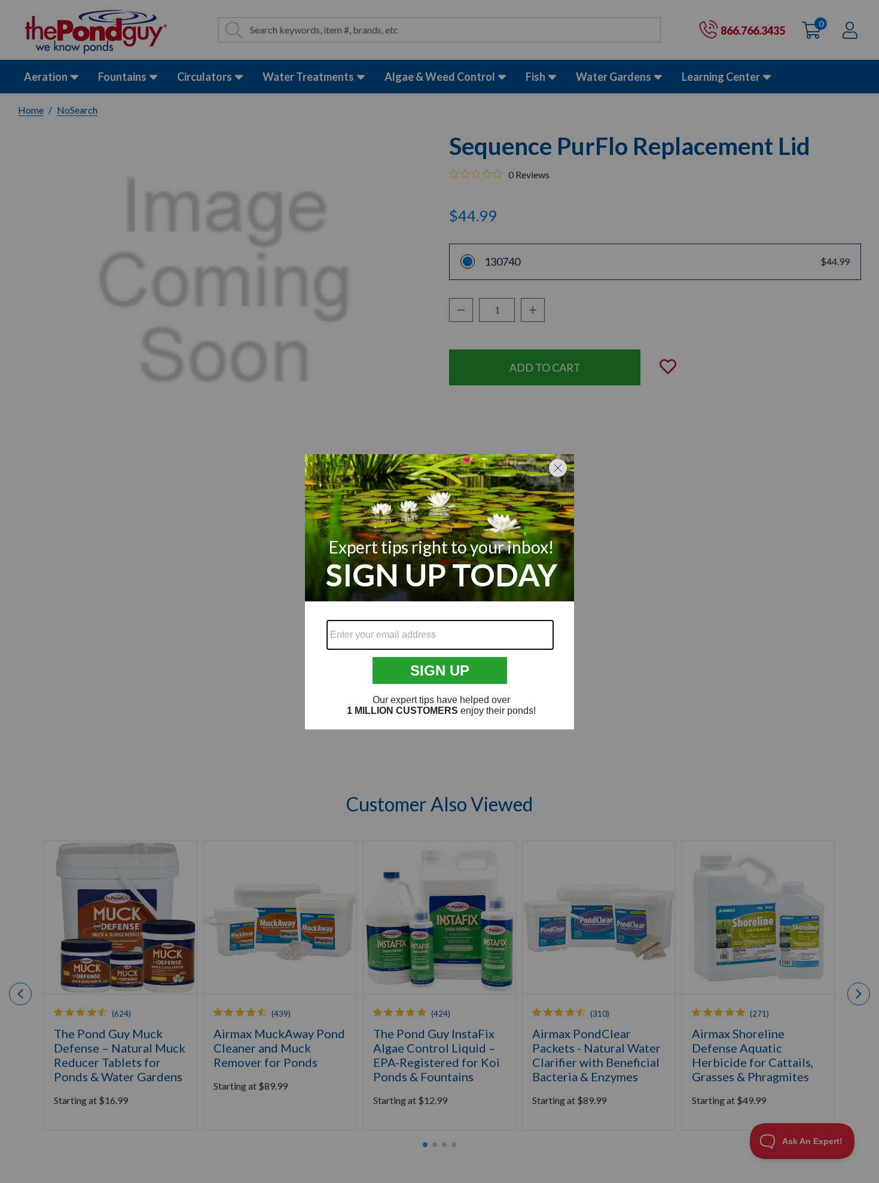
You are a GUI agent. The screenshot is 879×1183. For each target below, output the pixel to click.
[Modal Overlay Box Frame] (439, 591)
